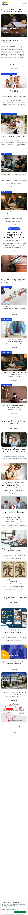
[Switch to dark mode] (23, 3)
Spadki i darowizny (8, 25)
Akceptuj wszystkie (20, 911)
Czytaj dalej (14, 251)
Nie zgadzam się (8, 911)
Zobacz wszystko (14, 68)
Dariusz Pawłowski (7, 32)
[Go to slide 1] (22, 35)
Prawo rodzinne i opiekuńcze (9, 74)
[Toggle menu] (25, 3)
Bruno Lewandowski (9, 140)
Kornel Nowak (10, 100)
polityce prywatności (14, 909)
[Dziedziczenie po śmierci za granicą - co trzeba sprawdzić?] (14, 25)
